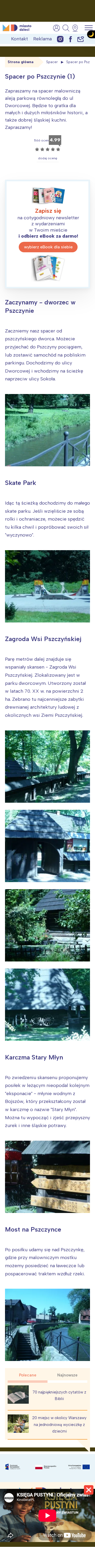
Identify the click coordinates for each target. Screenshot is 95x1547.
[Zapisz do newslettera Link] (80, 39)
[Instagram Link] (60, 39)
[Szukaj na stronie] (66, 28)
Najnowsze (67, 1375)
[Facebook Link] (70, 39)
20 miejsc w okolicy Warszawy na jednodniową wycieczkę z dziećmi (59, 1424)
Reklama (42, 39)
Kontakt (19, 39)
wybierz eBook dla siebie (48, 246)
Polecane (27, 1375)
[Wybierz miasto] (77, 28)
